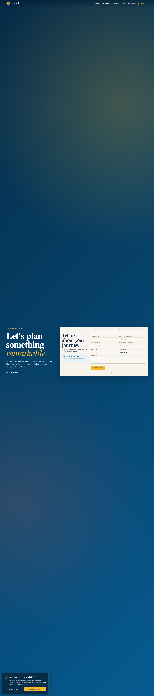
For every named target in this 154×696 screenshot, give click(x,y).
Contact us (143, 3)
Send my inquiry (98, 367)
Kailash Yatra (115, 3)
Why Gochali (105, 3)
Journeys (96, 3)
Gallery (123, 3)
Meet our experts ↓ (12, 372)
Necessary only (14, 689)
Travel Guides (132, 3)
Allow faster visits (35, 689)
